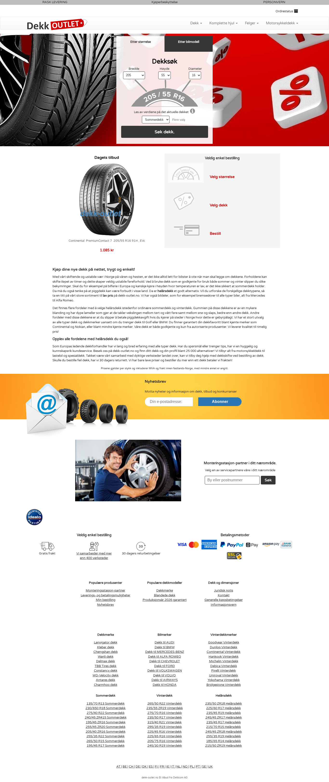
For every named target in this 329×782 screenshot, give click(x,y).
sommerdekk (161, 308)
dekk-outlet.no (123, 351)
